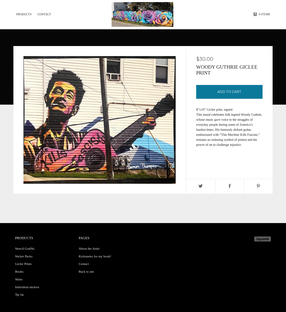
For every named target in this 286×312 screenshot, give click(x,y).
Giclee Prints (23, 264)
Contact (44, 14)
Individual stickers (27, 287)
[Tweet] (200, 186)
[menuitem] (24, 14)
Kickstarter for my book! (95, 256)
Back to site (86, 271)
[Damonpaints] (142, 14)
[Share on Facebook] (229, 186)
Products (24, 14)
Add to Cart (229, 92)
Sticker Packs (23, 256)
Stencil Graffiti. (25, 248)
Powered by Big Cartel (262, 238)
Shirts (18, 279)
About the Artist (89, 248)
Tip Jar (19, 294)
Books (19, 271)
